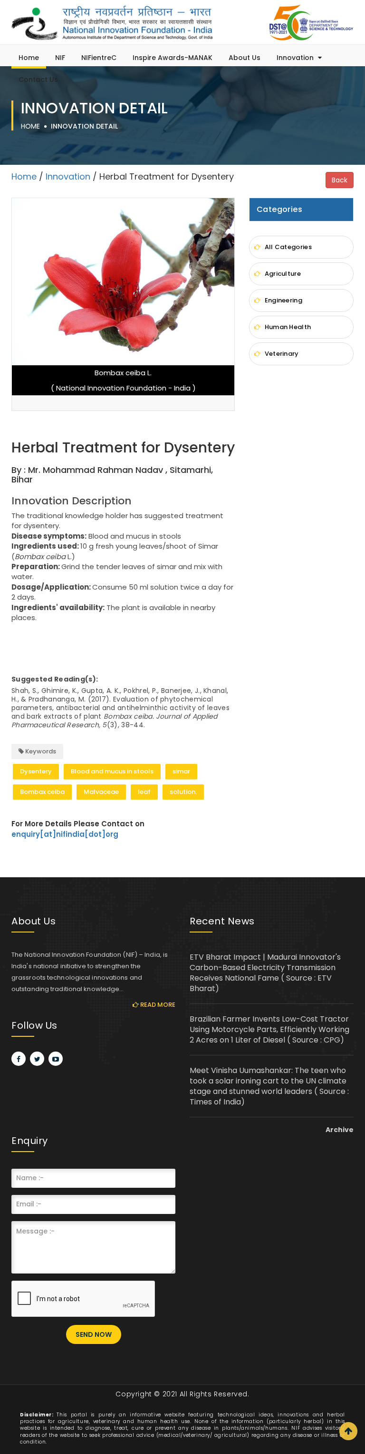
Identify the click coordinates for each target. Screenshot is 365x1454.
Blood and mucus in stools (112, 771)
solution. (183, 791)
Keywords (40, 751)
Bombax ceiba (42, 791)
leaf (144, 791)
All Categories (287, 246)
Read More (157, 1004)
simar (181, 771)
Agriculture (282, 273)
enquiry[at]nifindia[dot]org (64, 834)
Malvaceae (101, 791)
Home (29, 57)
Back (339, 180)
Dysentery (36, 771)
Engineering (282, 300)
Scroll (348, 1431)
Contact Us (38, 79)
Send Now (94, 1334)
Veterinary (280, 353)
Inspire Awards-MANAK (172, 57)
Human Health (287, 326)
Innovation (296, 57)
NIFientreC (98, 57)
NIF (60, 57)
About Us (244, 57)
